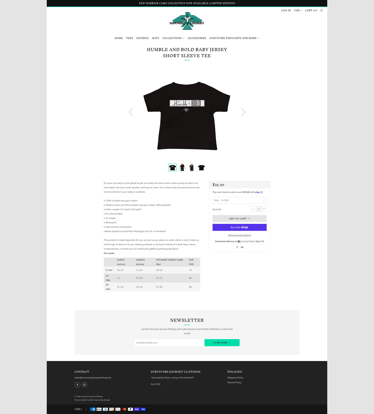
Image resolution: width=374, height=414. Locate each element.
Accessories (197, 38)
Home (119, 38)
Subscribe (220, 342)
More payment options (239, 235)
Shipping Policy (235, 377)
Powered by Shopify (102, 400)
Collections (172, 38)
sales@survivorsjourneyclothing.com (93, 377)
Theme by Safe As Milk (84, 400)
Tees (129, 38)
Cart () (311, 10)
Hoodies (142, 38)
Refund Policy (234, 382)
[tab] (172, 167)
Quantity (217, 209)
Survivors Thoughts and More (233, 38)
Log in (286, 10)
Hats (155, 38)
